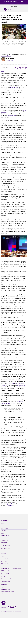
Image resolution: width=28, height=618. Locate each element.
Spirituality (4, 540)
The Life (3, 551)
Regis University (14, 87)
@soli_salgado (9, 505)
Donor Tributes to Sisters (7, 578)
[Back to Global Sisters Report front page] (7, 9)
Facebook (13, 607)
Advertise (3, 594)
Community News (5, 589)
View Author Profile (9, 60)
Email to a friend (23, 68)
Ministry (3, 533)
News (2, 71)
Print (26, 68)
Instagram (15, 607)
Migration (4, 530)
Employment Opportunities (8, 591)
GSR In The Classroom (6, 548)
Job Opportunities (5, 570)
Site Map (19, 611)
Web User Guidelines (14, 611)
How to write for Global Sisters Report (10, 566)
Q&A (2, 525)
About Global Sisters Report (8, 559)
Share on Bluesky (15, 68)
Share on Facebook (17, 68)
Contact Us (4, 584)
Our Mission (4, 561)
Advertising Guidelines (5, 611)
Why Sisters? (4, 563)
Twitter (11, 607)
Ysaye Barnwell (12, 115)
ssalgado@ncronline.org (9, 504)
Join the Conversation (6, 62)
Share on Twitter (20, 68)
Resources (3, 553)
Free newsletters (23, 8)
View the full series (6, 56)
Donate (18, 8)
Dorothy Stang (10, 383)
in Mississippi (21, 385)
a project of (14, 2)
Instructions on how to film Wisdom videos (11, 568)
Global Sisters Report (3, 603)
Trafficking (4, 542)
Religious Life (5, 535)
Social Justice (5, 538)
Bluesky (8, 607)
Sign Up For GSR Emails (7, 587)
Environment (5, 528)
